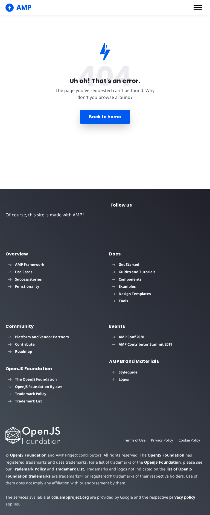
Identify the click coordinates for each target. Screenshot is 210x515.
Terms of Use (134, 440)
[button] (198, 7)
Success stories (28, 279)
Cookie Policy (189, 440)
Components (130, 279)
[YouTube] (135, 217)
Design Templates (135, 293)
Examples (127, 286)
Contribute (25, 344)
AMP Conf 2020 (131, 336)
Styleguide (128, 372)
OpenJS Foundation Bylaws (38, 386)
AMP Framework (29, 264)
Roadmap (23, 351)
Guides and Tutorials (137, 271)
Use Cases (23, 271)
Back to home (105, 117)
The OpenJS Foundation (36, 379)
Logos (124, 379)
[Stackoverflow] (194, 217)
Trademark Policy (30, 393)
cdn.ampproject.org (70, 497)
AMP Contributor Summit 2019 (145, 344)
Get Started (129, 264)
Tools (123, 300)
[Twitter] (115, 217)
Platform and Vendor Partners (42, 336)
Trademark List (28, 401)
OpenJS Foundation (28, 455)
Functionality (27, 286)
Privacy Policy (162, 440)
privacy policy (182, 497)
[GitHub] (175, 217)
